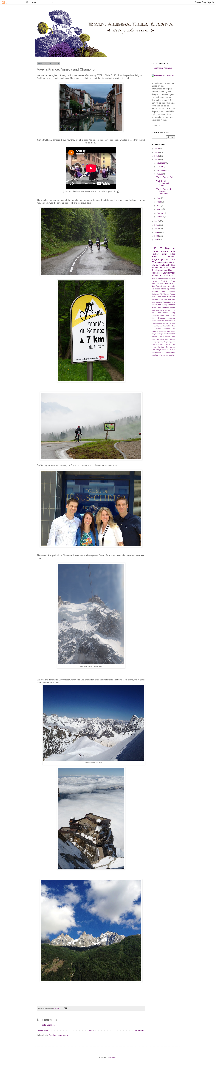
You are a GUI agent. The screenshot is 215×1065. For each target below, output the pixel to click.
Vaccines (167, 328)
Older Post (139, 1030)
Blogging (166, 278)
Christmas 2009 (158, 315)
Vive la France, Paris (165, 177)
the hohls (171, 302)
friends (172, 339)
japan (172, 262)
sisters (165, 302)
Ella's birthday (169, 273)
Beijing (164, 305)
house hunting (158, 347)
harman (161, 344)
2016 (156, 149)
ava (174, 328)
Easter (166, 294)
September (162, 170)
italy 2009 (170, 265)
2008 (156, 236)
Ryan (173, 281)
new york (160, 310)
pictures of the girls (161, 275)
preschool (155, 283)
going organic (157, 342)
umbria (171, 355)
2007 (156, 240)
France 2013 (170, 283)
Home (91, 1030)
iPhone (163, 289)
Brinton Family (169, 313)
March (159, 209)
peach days (171, 350)
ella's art (155, 339)
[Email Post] (65, 1008)
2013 (156, 160)
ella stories (156, 289)
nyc (159, 350)
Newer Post (43, 1030)
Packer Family (159, 254)
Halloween (171, 297)
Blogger (112, 1057)
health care (170, 344)
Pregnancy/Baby (160, 259)
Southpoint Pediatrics (163, 68)
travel (154, 256)
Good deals (161, 297)
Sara (164, 326)
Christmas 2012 (158, 294)
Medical (164, 281)
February (161, 213)
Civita (167, 315)
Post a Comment (48, 1025)
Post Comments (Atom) (58, 1035)
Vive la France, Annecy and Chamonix (162, 183)
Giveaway (161, 318)
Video (172, 254)
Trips (172, 259)
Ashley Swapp (157, 278)
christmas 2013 (158, 336)
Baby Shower (168, 291)
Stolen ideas (156, 307)
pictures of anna (160, 268)
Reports (159, 326)
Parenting (163, 299)
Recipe (171, 256)
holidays (159, 302)
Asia (173, 275)
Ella (154, 248)
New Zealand (157, 286)
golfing (168, 342)
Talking (169, 326)
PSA (154, 262)
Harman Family (167, 251)
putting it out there (163, 352)
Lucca (154, 326)
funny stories (170, 307)
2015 (156, 152)
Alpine (159, 313)
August (160, 174)
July (159, 198)
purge (154, 352)
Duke (153, 318)
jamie (154, 310)
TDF (163, 307)
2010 (156, 229)
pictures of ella (163, 262)
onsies (163, 350)
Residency (156, 270)
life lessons (170, 347)
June (159, 202)
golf (163, 342)
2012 (156, 221)
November (161, 163)
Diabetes (171, 305)
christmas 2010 (169, 334)
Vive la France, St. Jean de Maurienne (164, 191)
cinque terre (170, 336)
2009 (156, 232)
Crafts (172, 268)
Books (162, 283)
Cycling (172, 315)
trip (168, 289)
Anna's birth (156, 305)
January (160, 217)
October (160, 167)
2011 (156, 225)
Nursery (155, 299)
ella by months (158, 265)
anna (163, 270)
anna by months (169, 286)
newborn (155, 350)
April (159, 206)
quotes (167, 310)
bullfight (160, 334)
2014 (156, 156)
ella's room (164, 339)
